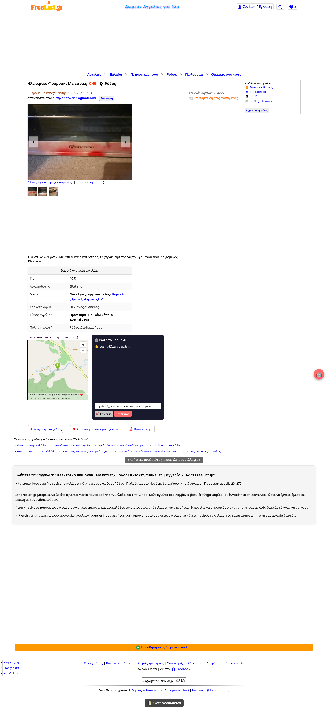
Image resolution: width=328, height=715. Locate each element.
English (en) (11, 662)
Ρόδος (171, 74)
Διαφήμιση (214, 663)
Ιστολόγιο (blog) (204, 690)
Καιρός (224, 690)
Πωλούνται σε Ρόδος (167, 445)
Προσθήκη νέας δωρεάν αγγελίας (166, 647)
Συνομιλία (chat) (177, 690)
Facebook (183, 669)
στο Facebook (258, 92)
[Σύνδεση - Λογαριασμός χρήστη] (240, 6)
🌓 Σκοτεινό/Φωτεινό (164, 703)
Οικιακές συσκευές (226, 74)
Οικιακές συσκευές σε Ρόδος (202, 451)
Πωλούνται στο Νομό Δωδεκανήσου (122, 445)
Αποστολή (123, 413)
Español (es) (11, 673)
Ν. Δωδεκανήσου (144, 74)
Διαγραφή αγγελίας (46, 429)
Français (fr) (11, 668)
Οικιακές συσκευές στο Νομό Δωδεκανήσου (147, 451)
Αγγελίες (94, 74)
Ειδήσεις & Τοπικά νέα (145, 690)
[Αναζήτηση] (280, 7)
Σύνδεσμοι (195, 663)
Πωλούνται (194, 74)
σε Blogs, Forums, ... (262, 101)
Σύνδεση (249, 7)
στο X (253, 96)
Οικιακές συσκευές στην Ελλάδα (35, 451)
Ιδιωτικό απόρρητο (120, 663)
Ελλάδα (116, 74)
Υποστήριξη (176, 663)
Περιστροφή (86, 182)
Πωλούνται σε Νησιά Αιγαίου (72, 445)
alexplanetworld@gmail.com (74, 98)
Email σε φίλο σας (261, 87)
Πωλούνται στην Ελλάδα (30, 445)
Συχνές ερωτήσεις (151, 663)
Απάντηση (106, 98)
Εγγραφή (265, 7)
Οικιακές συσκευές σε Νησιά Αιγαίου (87, 451)
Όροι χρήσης (93, 663)
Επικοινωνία (235, 663)
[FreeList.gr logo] (47, 7)
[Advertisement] (164, 42)
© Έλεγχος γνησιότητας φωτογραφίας (49, 182)
